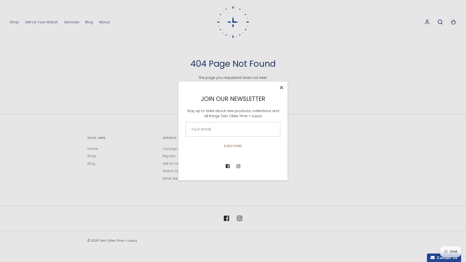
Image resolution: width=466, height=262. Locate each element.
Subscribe (233, 146)
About (104, 22)
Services (71, 22)
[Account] (427, 22)
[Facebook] (227, 166)
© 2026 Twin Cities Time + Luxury (112, 240)
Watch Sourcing (176, 171)
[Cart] (453, 22)
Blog (89, 22)
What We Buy (174, 178)
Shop (14, 22)
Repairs (169, 156)
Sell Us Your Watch (41, 22)
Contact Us (446, 258)
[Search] (440, 22)
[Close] (281, 87)
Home (92, 148)
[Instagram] (238, 166)
